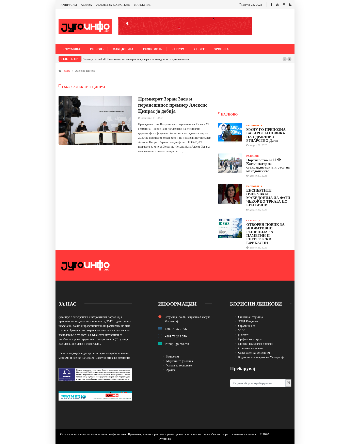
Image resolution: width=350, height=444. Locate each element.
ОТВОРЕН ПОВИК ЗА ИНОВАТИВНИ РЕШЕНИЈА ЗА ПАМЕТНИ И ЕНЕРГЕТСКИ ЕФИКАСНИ (265, 233)
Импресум (172, 356)
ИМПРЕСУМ (69, 4)
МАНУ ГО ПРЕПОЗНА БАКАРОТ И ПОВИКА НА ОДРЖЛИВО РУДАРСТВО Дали (266, 135)
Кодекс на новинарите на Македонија (261, 357)
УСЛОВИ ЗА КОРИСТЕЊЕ (113, 4)
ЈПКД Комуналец (248, 321)
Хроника (221, 49)
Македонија (123, 49)
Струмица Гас (246, 326)
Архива (170, 370)
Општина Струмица (250, 317)
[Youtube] (277, 4)
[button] (285, 59)
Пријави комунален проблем (255, 344)
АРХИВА (86, 4)
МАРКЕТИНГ (142, 4)
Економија (152, 49)
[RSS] (290, 4)
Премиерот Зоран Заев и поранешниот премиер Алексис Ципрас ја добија (172, 104)
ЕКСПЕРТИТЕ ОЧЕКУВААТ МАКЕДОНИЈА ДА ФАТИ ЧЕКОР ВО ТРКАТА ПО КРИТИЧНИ (268, 197)
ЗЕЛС (241, 330)
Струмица (71, 49)
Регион (96, 49)
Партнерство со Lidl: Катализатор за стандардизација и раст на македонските (268, 165)
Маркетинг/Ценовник (179, 361)
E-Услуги (243, 335)
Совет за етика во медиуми (254, 352)
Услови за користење (179, 365)
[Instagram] (284, 4)
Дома (67, 70)
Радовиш (252, 155)
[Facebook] (271, 4)
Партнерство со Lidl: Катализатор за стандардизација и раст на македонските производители (136, 59)
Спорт (199, 49)
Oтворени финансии (251, 348)
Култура (178, 49)
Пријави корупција (249, 339)
